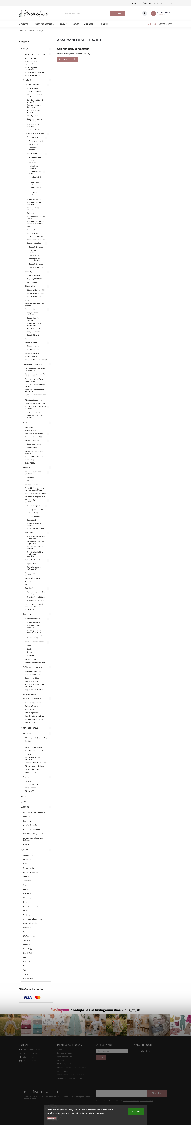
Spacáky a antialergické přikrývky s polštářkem (34, 605)
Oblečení (27, 80)
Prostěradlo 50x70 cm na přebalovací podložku (35, 554)
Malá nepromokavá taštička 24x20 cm (34, 632)
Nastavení (51, 1118)
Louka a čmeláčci (30, 923)
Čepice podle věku (34, 243)
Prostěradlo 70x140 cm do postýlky (36, 542)
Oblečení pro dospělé (32, 829)
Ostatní (26, 844)
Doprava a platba (150, 3)
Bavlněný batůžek (32, 678)
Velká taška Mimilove (33, 675)
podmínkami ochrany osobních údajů (137, 1101)
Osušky (29, 649)
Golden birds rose (30, 872)
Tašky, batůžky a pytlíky (33, 667)
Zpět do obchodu (67, 59)
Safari (25, 970)
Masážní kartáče (31, 659)
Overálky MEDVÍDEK (34, 279)
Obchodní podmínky (65, 1064)
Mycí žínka (31, 655)
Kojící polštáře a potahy (34, 560)
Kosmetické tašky (33, 622)
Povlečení (28, 588)
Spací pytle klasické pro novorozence (34, 380)
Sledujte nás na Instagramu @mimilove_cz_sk (105, 1010)
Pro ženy (27, 733)
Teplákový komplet (32, 769)
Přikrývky (30, 481)
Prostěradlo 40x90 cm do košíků (35, 548)
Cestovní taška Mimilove (34, 690)
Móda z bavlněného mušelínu (36, 738)
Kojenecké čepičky (34, 199)
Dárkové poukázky (31, 694)
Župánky (30, 652)
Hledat (118, 14)
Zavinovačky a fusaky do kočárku (33, 839)
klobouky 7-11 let (36, 194)
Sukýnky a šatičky (31, 356)
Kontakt (60, 1060)
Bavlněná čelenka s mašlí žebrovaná (34, 120)
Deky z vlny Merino (32, 440)
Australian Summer (31, 906)
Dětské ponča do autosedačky (31, 63)
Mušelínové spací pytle (33, 400)
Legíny (27, 300)
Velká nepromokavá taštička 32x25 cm (34, 637)
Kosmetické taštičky (32, 618)
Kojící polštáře (32, 564)
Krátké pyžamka (33, 349)
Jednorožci (27, 880)
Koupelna (27, 614)
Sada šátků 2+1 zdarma (34, 149)
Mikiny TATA (29, 791)
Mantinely (29, 585)
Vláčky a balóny (29, 915)
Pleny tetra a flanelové (36, 528)
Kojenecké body (31, 309)
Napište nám (62, 1071)
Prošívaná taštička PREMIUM (34, 626)
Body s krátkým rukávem (33, 314)
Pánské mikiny (30, 788)
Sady (29, 227)
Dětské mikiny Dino (34, 296)
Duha (25, 902)
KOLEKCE (24, 850)
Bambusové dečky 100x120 (35, 437)
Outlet (24, 802)
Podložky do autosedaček (34, 72)
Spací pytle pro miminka (33, 364)
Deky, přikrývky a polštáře (34, 812)
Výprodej (25, 807)
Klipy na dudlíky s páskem (34, 719)
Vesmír (26, 876)
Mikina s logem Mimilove (34, 766)
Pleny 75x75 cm (35, 513)
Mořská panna (29, 936)
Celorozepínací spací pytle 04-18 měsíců (35, 370)
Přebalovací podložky (33, 703)
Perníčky (26, 944)
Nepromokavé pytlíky (33, 671)
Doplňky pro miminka (32, 698)
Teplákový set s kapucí (33, 784)
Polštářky (30, 478)
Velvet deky (29, 460)
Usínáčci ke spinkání (32, 485)
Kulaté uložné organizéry (34, 716)
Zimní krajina (28, 855)
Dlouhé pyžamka (33, 346)
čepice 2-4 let (34, 255)
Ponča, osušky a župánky (34, 642)
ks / (145, 1051)
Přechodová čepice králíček (34, 209)
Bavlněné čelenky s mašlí (34, 96)
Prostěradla (29, 532)
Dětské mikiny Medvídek (36, 290)
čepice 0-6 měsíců (36, 247)
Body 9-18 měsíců (34, 335)
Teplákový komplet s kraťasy (36, 763)
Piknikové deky (30, 430)
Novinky (25, 796)
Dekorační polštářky (32, 578)
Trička (27, 744)
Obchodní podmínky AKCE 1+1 (69, 1078)
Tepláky (28, 754)
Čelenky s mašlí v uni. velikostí (35, 101)
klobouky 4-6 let (36, 188)
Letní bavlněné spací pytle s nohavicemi (35, 407)
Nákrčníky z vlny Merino (36, 240)
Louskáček (27, 953)
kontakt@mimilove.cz (32, 1049)
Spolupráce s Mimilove (67, 1056)
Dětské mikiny (30, 286)
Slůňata (26, 940)
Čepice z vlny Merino (35, 236)
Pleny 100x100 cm (36, 510)
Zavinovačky (30, 609)
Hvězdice (27, 893)
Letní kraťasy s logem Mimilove (33, 758)
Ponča (29, 646)
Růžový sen (28, 979)
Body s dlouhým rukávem (33, 319)
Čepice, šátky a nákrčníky (34, 133)
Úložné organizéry (32, 713)
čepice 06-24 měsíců (34, 251)
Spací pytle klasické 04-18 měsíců (35, 385)
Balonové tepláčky (32, 353)
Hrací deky (29, 427)
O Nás (134, 3)
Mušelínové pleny (34, 506)
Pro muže (27, 777)
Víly (24, 966)
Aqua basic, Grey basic (32, 919)
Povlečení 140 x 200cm (36, 597)
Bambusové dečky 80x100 (35, 434)
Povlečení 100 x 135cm (35, 600)
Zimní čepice (31, 230)
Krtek (25, 910)
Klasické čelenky (33, 88)
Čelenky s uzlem (33, 116)
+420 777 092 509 (30, 1053)
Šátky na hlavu (32, 137)
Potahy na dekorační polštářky (32, 574)
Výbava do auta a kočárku (34, 54)
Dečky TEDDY (30, 463)
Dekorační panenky (32, 706)
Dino (25, 863)
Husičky (26, 961)
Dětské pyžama (31, 342)
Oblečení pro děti (30, 825)
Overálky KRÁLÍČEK (34, 276)
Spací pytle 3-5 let (34, 412)
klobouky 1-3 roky (36, 183)
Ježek (25, 974)
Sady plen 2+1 (32, 520)
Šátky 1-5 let (34, 144)
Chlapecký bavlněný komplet (36, 360)
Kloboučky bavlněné (33, 162)
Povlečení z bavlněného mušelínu (36, 593)
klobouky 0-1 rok (36, 178)
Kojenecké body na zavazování (34, 324)
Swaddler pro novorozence (35, 403)
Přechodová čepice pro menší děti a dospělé (35, 222)
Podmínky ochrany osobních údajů (71, 1067)
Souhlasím (136, 1111)
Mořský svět (28, 898)
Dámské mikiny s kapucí (34, 751)
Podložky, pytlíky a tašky (33, 834)
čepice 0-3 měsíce (36, 264)
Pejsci (25, 957)
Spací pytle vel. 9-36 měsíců (35, 417)
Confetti (26, 889)
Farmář (26, 932)
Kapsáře (28, 581)
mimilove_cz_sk (29, 1061)
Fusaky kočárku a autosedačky (31, 68)
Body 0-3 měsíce (33, 328)
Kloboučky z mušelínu (33, 167)
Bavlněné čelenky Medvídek (34, 125)
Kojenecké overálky (32, 339)
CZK (168, 3)
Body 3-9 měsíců (33, 332)
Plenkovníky (29, 709)
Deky (25, 422)
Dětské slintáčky (31, 722)
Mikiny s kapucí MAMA (33, 748)
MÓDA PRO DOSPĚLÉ (29, 728)
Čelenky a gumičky (32, 84)
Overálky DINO (32, 282)
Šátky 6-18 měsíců (36, 141)
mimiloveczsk (28, 1057)
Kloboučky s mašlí (35, 157)
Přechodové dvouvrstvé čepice (36, 217)
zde (101, 1113)
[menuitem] (25, 24)
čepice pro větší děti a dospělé (35, 260)
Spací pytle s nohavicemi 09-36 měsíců (36, 390)
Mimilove (25, 49)
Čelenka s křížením (34, 91)
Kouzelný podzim (30, 949)
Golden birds (28, 868)
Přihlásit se (157, 1093)
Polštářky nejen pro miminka (36, 497)
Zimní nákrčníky (33, 233)
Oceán (26, 885)
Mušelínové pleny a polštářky (32, 501)
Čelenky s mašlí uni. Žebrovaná (34, 106)
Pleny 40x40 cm (35, 516)
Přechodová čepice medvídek (34, 203)
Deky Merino (32, 447)
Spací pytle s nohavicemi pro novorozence (36, 375)
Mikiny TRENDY (31, 772)
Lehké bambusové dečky (34, 456)
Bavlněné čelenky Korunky (34, 111)
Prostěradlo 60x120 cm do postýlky (36, 537)
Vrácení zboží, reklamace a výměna (72, 1075)
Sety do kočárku (31, 58)
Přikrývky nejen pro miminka (35, 493)
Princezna (27, 859)
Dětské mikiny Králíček (35, 293)
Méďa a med (28, 927)
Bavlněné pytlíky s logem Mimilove (34, 685)
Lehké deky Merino (34, 444)
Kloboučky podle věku (35, 172)
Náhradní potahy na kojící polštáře (34, 568)
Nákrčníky (31, 213)
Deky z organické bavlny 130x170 (34, 452)
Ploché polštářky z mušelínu (34, 524)
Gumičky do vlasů (33, 129)
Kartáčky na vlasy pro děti (35, 663)
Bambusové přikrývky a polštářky (34, 473)
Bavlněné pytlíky (31, 681)
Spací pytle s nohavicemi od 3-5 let (35, 396)
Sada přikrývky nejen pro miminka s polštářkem (34, 489)
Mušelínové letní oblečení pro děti (35, 305)
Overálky (28, 272)
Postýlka (26, 467)
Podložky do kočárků (32, 75)
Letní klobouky (32, 153)
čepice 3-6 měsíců (36, 267)
